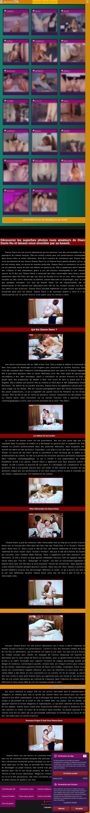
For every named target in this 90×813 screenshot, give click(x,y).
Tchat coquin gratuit (26, 796)
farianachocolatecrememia (16, 161)
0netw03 (66, 131)
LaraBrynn (10, 11)
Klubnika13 (10, 191)
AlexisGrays (10, 71)
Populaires (37, 2)
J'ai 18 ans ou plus (70, 773)
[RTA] (85, 778)
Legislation (49, 801)
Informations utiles (26, 789)
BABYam (67, 71)
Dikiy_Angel (68, 161)
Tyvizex (37, 11)
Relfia (66, 41)
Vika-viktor (39, 191)
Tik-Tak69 (9, 101)
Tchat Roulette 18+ (8, 789)
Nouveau (45, 2)
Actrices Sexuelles (44, 796)
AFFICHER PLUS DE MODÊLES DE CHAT (45, 219)
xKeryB (66, 11)
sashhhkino (10, 131)
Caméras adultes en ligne (47, 789)
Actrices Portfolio (8, 796)
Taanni (66, 101)
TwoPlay (9, 41)
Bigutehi (38, 131)
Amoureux (53, 2)
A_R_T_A (38, 101)
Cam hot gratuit (7, 803)
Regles (74, 802)
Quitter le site (57, 778)
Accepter (79, 809)
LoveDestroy (39, 41)
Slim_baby (39, 161)
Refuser (61, 809)
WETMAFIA (39, 71)
